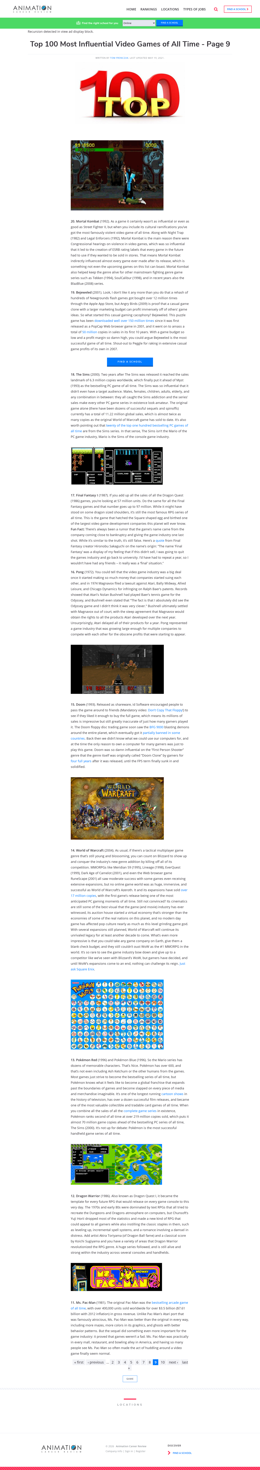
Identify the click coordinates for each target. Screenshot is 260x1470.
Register (141, 1451)
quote (160, 540)
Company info (114, 1451)
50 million (89, 332)
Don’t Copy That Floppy (165, 710)
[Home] (32, 10)
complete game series (140, 1111)
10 (163, 1362)
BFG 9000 (156, 727)
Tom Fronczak (119, 57)
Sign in (129, 1451)
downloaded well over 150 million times (124, 321)
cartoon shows (172, 1094)
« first (78, 1362)
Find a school (237, 9)
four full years (81, 761)
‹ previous (96, 1362)
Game (130, 1378)
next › (173, 1362)
